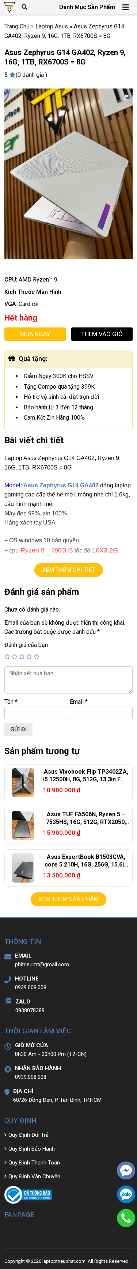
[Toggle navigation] (126, 7)
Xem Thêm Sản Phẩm (68, 899)
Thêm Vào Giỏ (102, 334)
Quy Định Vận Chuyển (34, 1176)
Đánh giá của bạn (26, 644)
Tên (11, 701)
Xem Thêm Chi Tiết (68, 569)
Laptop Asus (51, 26)
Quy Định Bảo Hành (31, 1149)
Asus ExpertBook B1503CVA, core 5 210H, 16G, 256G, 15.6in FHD (86, 864)
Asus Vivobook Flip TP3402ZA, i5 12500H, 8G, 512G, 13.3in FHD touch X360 (86, 779)
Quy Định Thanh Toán (34, 1162)
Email (79, 701)
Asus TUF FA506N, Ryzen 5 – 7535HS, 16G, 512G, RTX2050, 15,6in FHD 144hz (86, 822)
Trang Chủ (17, 26)
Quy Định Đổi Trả (28, 1135)
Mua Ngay (35, 334)
